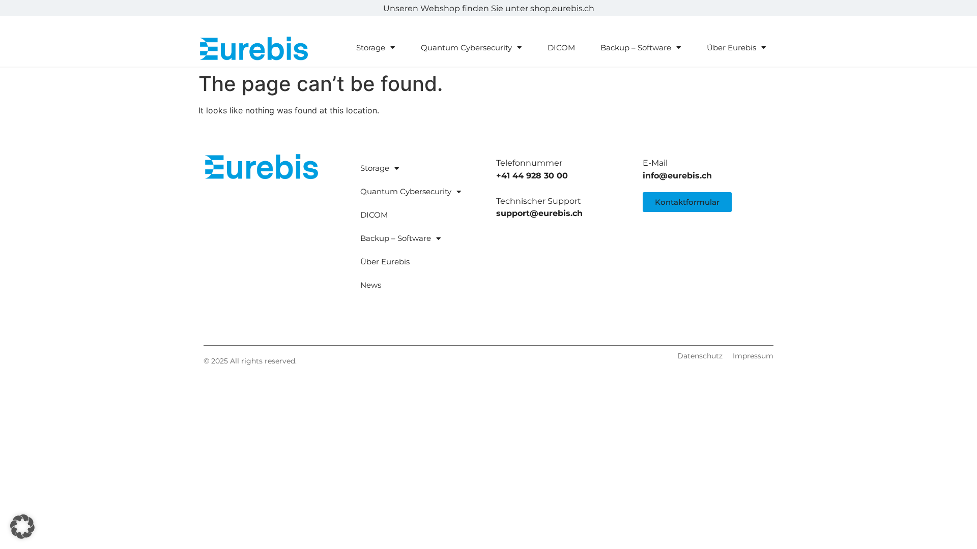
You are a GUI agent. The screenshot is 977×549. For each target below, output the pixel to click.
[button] (22, 526)
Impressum (753, 355)
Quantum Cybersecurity (466, 47)
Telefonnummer (529, 163)
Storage (370, 47)
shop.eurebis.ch (562, 8)
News (370, 285)
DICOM (561, 47)
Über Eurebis (731, 47)
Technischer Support (538, 201)
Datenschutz (700, 355)
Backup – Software (635, 47)
